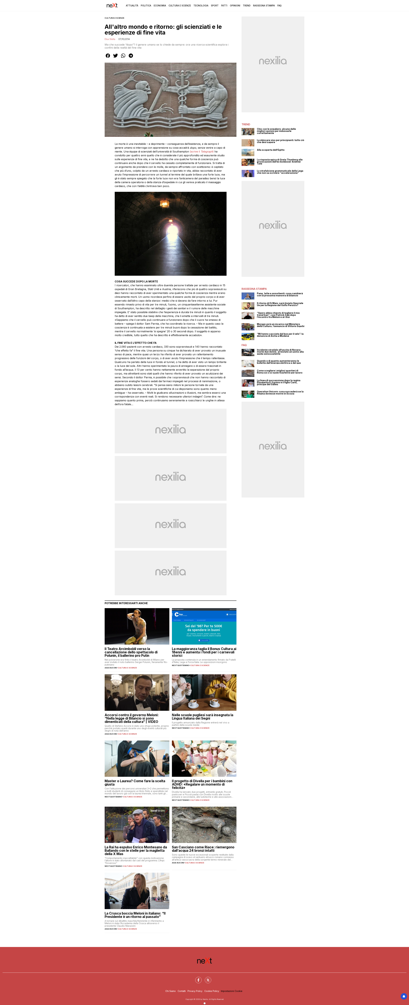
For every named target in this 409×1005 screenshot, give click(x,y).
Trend (247, 5)
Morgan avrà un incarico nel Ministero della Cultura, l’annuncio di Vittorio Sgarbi (280, 325)
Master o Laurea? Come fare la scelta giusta (135, 782)
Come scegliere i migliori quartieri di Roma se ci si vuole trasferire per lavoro (279, 372)
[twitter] (115, 57)
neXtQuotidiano (180, 665)
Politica (146, 5)
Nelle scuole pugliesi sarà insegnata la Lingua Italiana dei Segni (202, 716)
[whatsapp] (123, 57)
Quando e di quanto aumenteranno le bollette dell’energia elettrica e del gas (279, 362)
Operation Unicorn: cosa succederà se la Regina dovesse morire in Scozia (280, 393)
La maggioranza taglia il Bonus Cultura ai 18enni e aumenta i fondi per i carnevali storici (204, 652)
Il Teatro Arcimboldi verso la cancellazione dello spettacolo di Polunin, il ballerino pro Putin (131, 652)
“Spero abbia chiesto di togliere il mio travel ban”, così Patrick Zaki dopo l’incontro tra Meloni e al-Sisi (278, 315)
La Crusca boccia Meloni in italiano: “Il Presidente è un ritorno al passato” (135, 915)
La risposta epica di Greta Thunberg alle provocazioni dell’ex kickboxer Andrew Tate (280, 162)
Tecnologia (200, 5)
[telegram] (131, 57)
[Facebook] (196, 978)
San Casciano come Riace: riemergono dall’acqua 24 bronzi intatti (203, 848)
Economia (160, 5)
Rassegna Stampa (264, 5)
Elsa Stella (110, 39)
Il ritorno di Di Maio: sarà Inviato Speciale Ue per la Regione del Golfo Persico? (280, 304)
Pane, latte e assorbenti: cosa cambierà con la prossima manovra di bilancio (280, 294)
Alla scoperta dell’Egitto (271, 150)
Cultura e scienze (114, 18)
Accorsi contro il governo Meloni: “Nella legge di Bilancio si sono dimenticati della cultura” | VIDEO (132, 718)
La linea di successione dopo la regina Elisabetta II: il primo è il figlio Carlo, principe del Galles (278, 382)
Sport (215, 5)
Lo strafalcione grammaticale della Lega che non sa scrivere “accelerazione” (280, 172)
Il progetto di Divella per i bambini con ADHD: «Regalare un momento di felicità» (202, 784)
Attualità (132, 5)
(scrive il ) (201, 151)
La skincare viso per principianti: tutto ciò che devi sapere (280, 141)
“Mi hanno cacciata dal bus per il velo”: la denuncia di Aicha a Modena (280, 335)
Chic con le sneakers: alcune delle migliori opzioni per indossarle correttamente (276, 131)
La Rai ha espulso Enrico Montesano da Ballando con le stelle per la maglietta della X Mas (136, 850)
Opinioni (235, 5)
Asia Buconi (111, 668)
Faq (279, 5)
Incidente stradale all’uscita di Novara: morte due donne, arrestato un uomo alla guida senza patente (280, 352)
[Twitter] (206, 978)
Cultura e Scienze (180, 5)
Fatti (224, 5)
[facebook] (108, 57)
